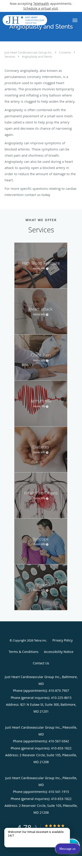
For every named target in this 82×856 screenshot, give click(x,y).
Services (10, 56)
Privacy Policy (62, 640)
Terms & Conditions (23, 651)
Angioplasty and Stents (37, 56)
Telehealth (41, 3)
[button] (74, 20)
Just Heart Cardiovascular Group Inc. (29, 52)
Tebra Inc (40, 640)
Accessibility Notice (58, 651)
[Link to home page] (32, 20)
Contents (65, 52)
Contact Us (41, 663)
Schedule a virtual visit (40, 8)
